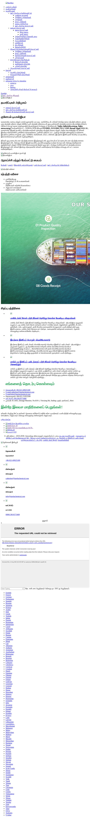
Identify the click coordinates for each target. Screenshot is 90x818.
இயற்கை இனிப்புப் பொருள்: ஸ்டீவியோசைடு (30, 340)
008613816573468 (13, 515)
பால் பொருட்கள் (40, 165)
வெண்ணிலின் (63, 440)
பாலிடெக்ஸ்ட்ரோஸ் (50, 440)
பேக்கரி (4, 165)
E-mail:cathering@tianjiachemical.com (20, 392)
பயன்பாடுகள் (11, 9)
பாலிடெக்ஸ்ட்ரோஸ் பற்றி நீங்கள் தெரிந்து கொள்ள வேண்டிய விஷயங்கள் (42, 318)
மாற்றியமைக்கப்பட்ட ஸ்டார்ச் (31, 440)
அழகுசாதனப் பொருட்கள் (20, 68)
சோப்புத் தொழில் (21, 62)
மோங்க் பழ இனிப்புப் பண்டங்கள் (71, 438)
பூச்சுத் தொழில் (21, 66)
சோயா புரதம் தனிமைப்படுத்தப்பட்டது (44, 438)
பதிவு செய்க (5, 420)
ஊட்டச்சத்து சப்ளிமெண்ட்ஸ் (21, 13)
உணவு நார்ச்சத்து (21, 24)
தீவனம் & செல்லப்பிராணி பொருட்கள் (24, 49)
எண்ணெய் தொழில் (22, 64)
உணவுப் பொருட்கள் (17, 28)
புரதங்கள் (18, 20)
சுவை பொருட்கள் (21, 30)
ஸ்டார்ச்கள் (19, 45)
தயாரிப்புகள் (10, 11)
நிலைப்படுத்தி (20, 47)
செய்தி (8, 70)
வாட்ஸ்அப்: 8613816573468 (16, 398)
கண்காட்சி (10, 79)
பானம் (10, 165)
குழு (12, 85)
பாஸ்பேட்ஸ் (19, 43)
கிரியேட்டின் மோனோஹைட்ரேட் (18, 438)
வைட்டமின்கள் (20, 22)
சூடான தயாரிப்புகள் (66, 436)
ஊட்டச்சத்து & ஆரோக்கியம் (58, 165)
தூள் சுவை (24, 34)
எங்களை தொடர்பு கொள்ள (16, 81)
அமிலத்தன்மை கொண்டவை (26, 37)
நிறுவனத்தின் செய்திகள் (20, 75)
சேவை (12, 87)
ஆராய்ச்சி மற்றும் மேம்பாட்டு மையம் (23, 89)
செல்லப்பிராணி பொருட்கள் (25, 56)
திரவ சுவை (24, 32)
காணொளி (10, 77)
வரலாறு (13, 83)
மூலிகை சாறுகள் (21, 15)
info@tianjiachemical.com (15, 496)
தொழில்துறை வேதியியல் (20, 60)
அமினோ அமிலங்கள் (23, 17)
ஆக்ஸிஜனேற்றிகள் (22, 39)
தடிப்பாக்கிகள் (20, 41)
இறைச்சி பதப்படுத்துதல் (23, 165)
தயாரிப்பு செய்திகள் (17, 72)
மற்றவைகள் (19, 58)
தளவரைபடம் (81, 436)
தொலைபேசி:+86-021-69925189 (18, 390)
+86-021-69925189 (13, 460)
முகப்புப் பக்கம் (11, 7)
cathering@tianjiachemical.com (17, 478)
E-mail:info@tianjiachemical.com (18, 394)
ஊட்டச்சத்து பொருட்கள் (24, 26)
